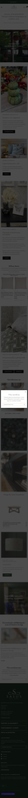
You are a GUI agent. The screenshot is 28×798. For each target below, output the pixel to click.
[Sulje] (25, 392)
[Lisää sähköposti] (24, 404)
